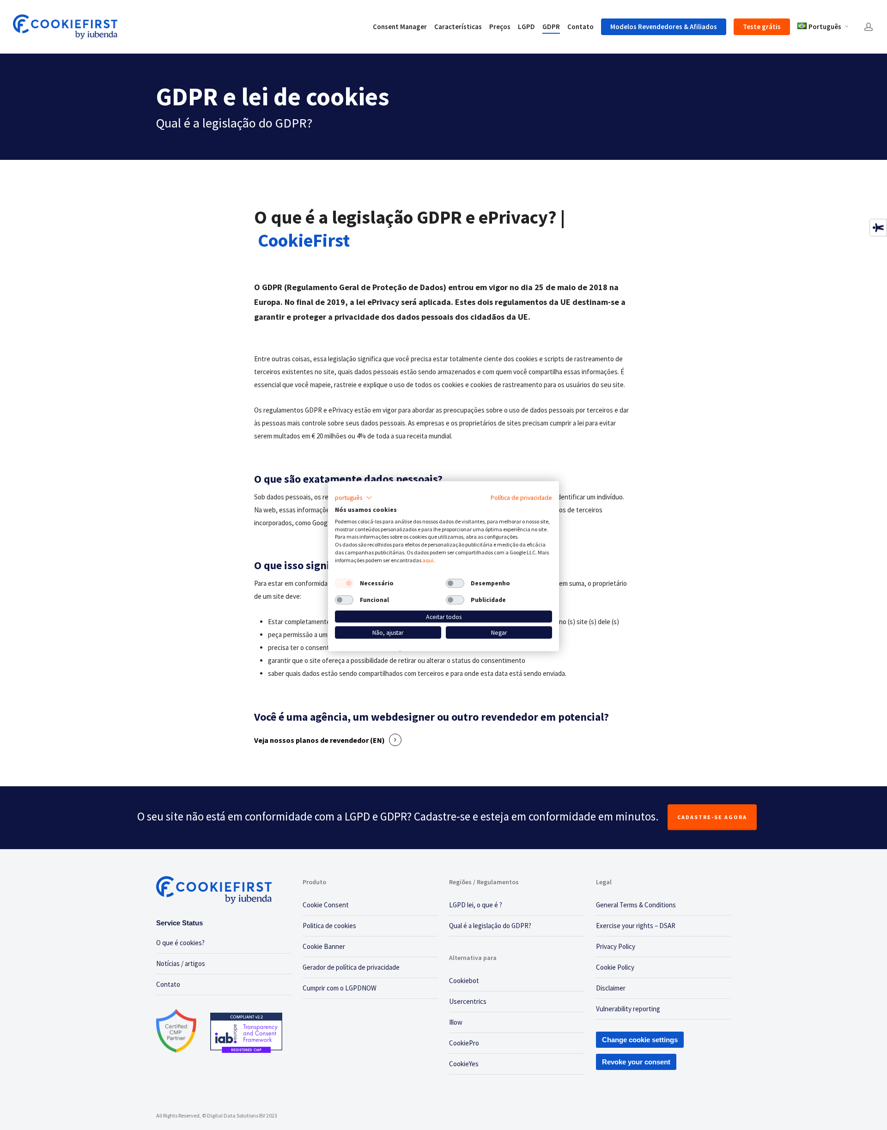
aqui (427, 559)
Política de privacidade (521, 497)
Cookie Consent (326, 904)
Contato (168, 984)
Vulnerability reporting (628, 1008)
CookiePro (464, 1043)
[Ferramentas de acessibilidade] (878, 227)
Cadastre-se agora (712, 817)
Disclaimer (611, 988)
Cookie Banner (324, 946)
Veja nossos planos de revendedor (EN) (319, 740)
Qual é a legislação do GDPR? (490, 925)
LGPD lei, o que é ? (475, 904)
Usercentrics (467, 1001)
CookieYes (464, 1063)
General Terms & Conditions (636, 904)
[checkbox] (344, 583)
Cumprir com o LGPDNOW (340, 988)
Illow (455, 1022)
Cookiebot (464, 980)
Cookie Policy (615, 967)
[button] (353, 498)
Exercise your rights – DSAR (635, 925)
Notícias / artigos (180, 963)
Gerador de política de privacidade (351, 967)
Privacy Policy (615, 946)
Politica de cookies (329, 925)
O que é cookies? (180, 942)
